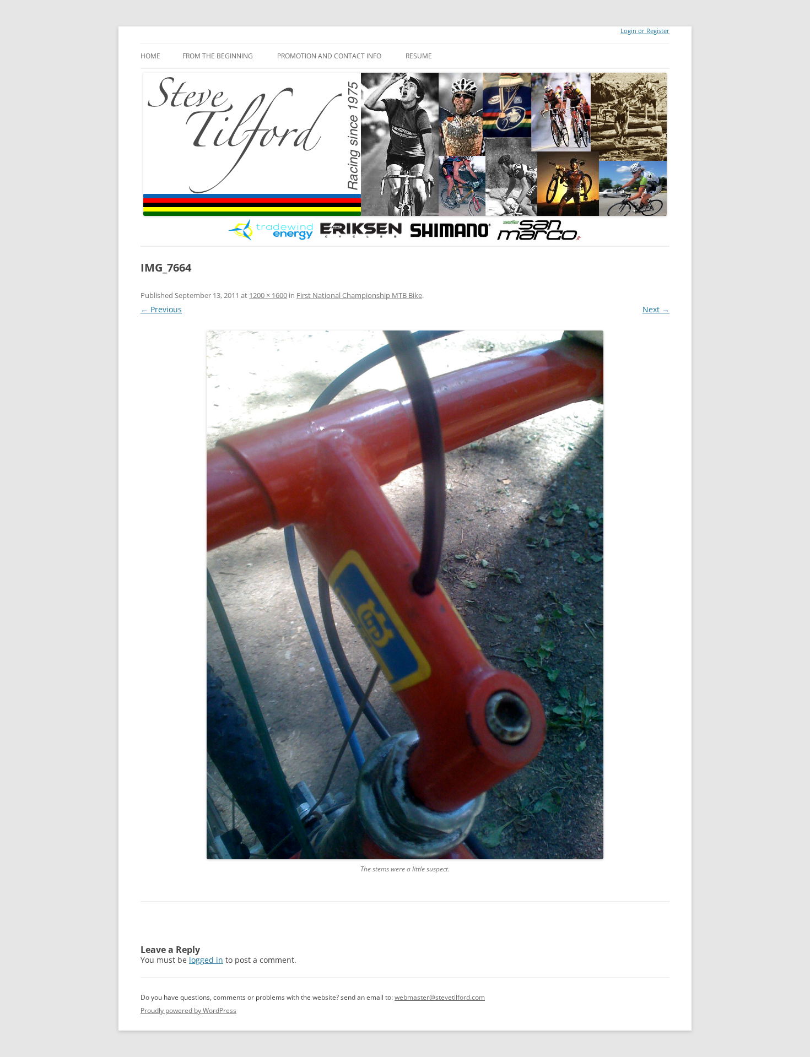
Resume (419, 56)
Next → (655, 309)
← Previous (161, 309)
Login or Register (644, 30)
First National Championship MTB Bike (359, 295)
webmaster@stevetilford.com (440, 997)
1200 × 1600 (268, 295)
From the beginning (217, 56)
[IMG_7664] (405, 594)
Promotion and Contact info (329, 56)
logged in (206, 960)
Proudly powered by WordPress (188, 1010)
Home (150, 56)
